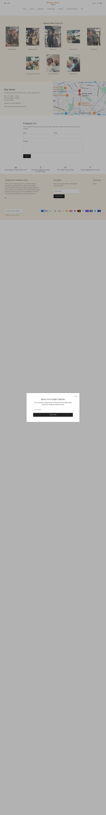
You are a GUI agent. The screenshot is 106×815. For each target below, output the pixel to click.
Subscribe (53, 414)
